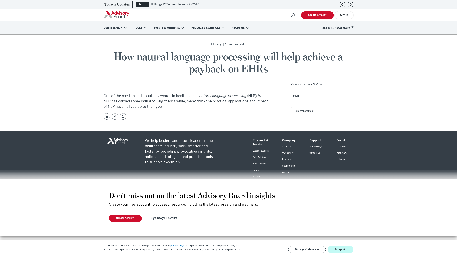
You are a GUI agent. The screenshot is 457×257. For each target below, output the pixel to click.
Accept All (340, 249)
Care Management (304, 111)
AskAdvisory (342, 28)
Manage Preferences (307, 249)
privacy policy (176, 246)
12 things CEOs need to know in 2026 (175, 4)
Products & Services (205, 28)
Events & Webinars (167, 28)
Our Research (113, 28)
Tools (138, 28)
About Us (238, 28)
